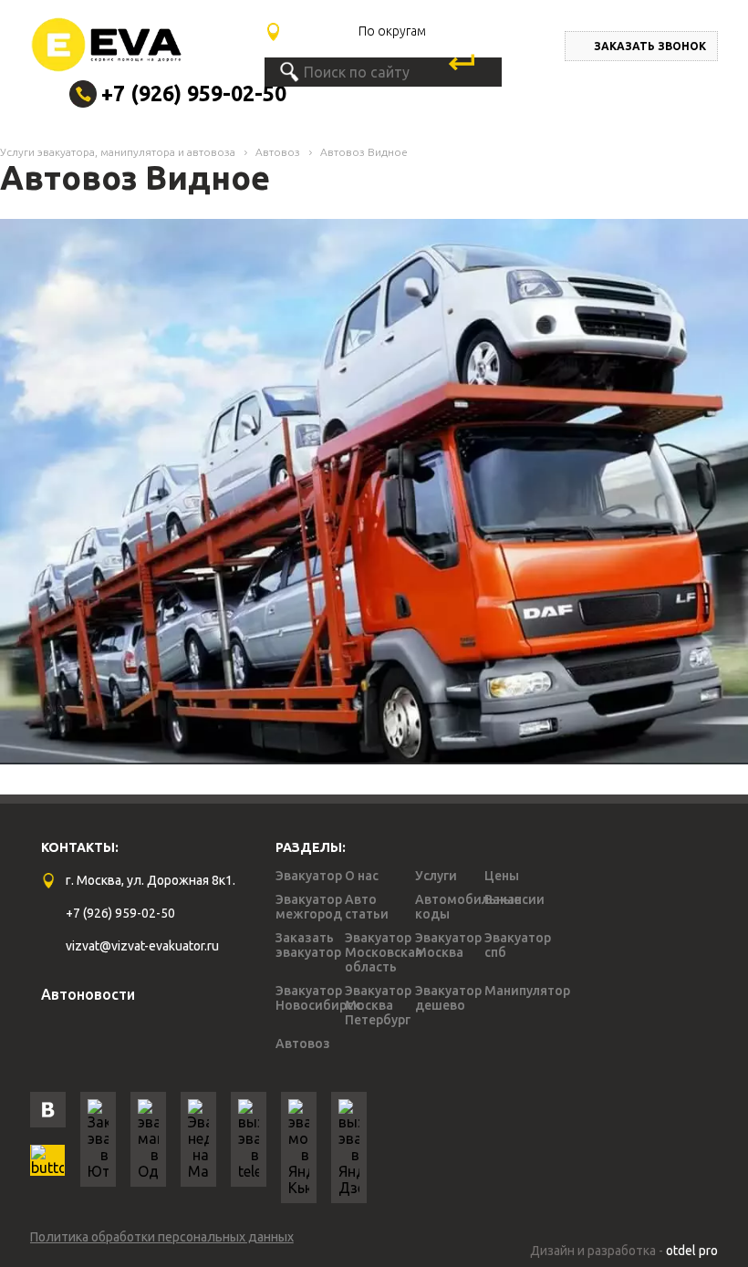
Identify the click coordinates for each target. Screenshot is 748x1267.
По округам (392, 31)
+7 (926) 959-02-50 (193, 93)
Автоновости (88, 994)
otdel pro (692, 1250)
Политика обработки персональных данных (162, 1237)
